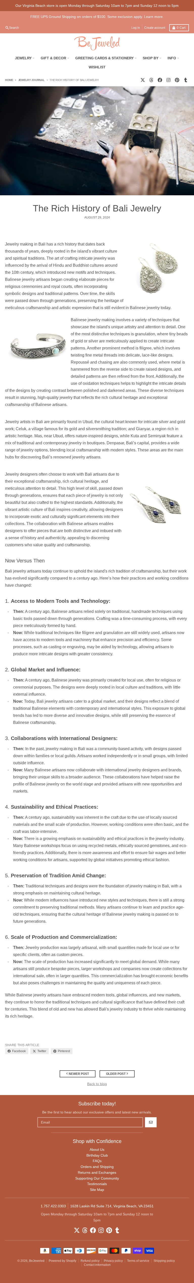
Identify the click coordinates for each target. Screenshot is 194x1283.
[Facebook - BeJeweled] (160, 80)
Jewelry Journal (31, 79)
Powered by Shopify (62, 1261)
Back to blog (97, 1084)
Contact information (97, 1265)
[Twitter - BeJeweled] (142, 80)
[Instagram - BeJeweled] (168, 80)
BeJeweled (36, 1261)
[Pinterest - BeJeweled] (177, 80)
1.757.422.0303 (53, 1206)
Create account (154, 28)
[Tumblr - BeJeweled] (185, 80)
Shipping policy (164, 1261)
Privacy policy (113, 1261)
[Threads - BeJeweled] (151, 80)
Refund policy (90, 1261)
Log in (135, 28)
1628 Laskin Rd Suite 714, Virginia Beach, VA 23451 (112, 1206)
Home (9, 79)
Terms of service (138, 1261)
